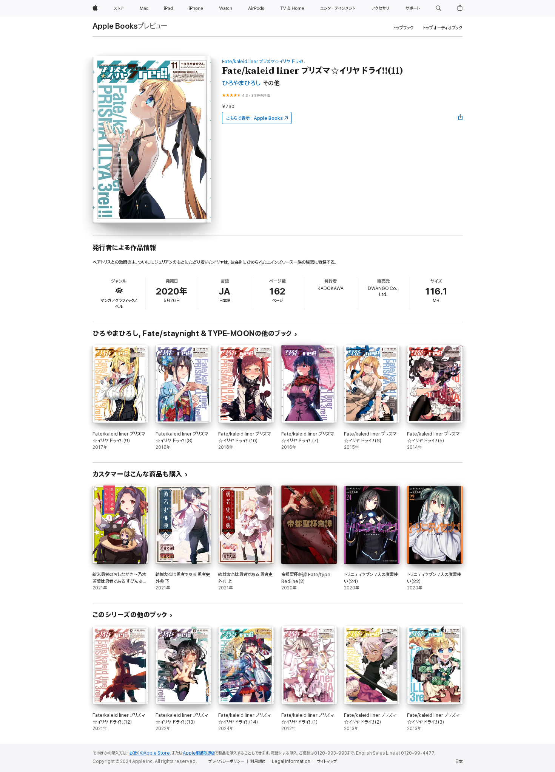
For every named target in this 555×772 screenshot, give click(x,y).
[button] (438, 8)
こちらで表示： (254, 118)
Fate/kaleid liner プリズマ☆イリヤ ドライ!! (263, 61)
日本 (458, 761)
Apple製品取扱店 (199, 753)
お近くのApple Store (149, 753)
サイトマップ (327, 761)
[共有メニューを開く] (460, 118)
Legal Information (291, 761)
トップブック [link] (403, 28)
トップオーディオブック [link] (442, 28)
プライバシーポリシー (226, 761)
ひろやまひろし (241, 83)
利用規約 (257, 761)
